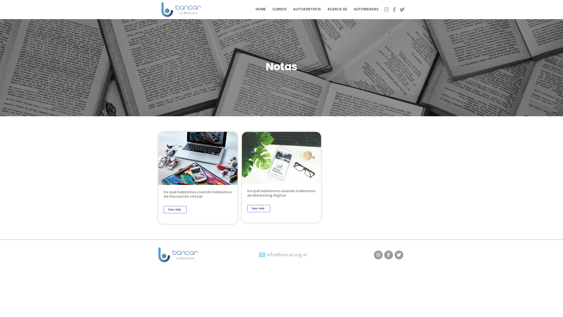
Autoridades (366, 9)
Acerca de (337, 9)
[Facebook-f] (394, 9)
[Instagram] (386, 9)
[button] (175, 209)
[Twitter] (402, 9)
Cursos (279, 9)
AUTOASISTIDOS (307, 9)
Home (261, 9)
